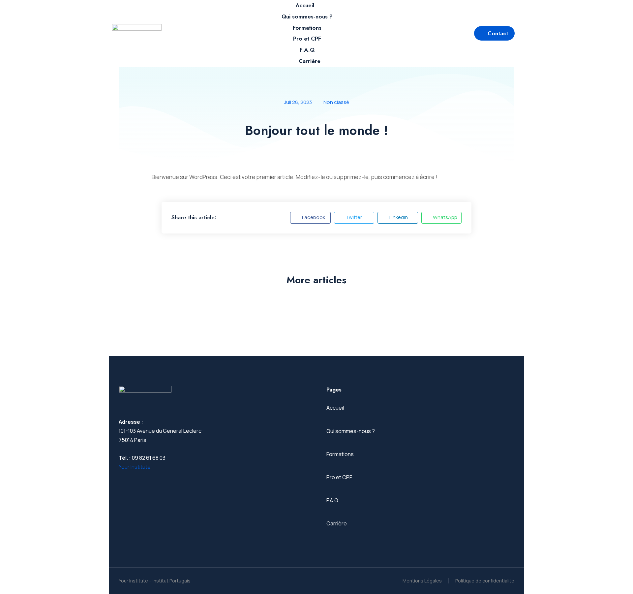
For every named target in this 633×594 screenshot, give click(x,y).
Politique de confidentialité (484, 581)
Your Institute (135, 466)
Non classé (336, 102)
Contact (498, 33)
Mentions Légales (422, 581)
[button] (310, 218)
